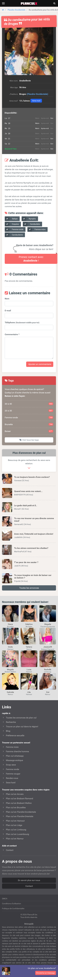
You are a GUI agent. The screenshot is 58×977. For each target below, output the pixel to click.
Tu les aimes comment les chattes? (31, 548)
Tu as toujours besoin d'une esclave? (32, 477)
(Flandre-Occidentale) (37, 94)
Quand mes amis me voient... (28, 491)
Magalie (47, 624)
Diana (10, 624)
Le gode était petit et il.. (25, 505)
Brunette (28, 424)
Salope (14, 219)
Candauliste (35, 224)
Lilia (29, 692)
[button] (29, 51)
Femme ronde (17, 229)
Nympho (32, 219)
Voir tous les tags (30, 440)
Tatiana (29, 647)
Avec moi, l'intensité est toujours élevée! (33, 534)
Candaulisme (17, 235)
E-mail (8, 310)
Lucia (29, 669)
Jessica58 (47, 647)
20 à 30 (28, 410)
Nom (7, 298)
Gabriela (10, 692)
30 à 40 (28, 404)
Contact (29, 886)
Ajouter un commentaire (39, 364)
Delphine (29, 624)
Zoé (47, 692)
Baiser (28, 431)
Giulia (10, 647)
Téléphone (22, 322)
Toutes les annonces (29, 588)
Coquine (15, 224)
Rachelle (47, 669)
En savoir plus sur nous (29, 880)
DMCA (4, 899)
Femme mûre (39, 229)
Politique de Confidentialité (13, 908)
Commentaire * (12, 334)
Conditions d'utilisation (11, 903)
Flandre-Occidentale (16, 10)
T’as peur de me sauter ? (26, 562)
